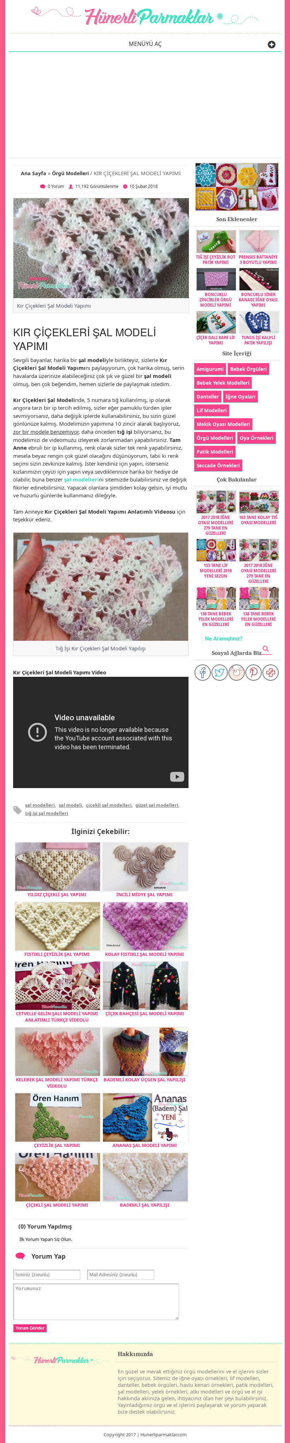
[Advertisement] (145, 104)
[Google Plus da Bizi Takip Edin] (270, 672)
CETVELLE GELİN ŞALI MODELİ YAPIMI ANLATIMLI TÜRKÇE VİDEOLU (57, 1016)
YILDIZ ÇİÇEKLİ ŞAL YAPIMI (56, 894)
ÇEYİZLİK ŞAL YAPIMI (57, 1145)
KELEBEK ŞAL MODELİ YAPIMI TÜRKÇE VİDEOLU (57, 1082)
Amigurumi (210, 369)
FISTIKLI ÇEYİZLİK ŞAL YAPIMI (56, 954)
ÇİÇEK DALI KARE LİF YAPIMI (215, 340)
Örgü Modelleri (70, 173)
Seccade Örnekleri (218, 465)
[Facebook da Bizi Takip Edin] (203, 672)
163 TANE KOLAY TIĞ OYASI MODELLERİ (258, 520)
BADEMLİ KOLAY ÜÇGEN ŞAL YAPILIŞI (144, 1079)
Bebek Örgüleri (248, 369)
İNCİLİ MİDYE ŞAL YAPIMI (144, 894)
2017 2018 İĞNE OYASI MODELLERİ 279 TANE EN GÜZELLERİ (215, 525)
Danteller (208, 396)
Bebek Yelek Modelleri (223, 382)
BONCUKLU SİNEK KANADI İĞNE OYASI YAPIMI (258, 300)
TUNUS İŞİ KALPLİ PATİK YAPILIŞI (258, 340)
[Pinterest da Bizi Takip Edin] (253, 672)
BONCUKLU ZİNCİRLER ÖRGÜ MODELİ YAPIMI (215, 300)
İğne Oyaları (240, 396)
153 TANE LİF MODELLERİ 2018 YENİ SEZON (216, 571)
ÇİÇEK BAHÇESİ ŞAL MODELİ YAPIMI (144, 1013)
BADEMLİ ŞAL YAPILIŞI (144, 1205)
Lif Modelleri (212, 410)
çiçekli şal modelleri (109, 805)
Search (266, 649)
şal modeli (70, 805)
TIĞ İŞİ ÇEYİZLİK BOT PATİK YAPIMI (215, 259)
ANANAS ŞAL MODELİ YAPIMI (144, 1145)
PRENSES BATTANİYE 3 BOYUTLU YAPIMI (258, 259)
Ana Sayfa (33, 173)
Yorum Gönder (30, 1328)
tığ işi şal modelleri (46, 813)
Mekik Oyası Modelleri (223, 424)
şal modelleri (81, 479)
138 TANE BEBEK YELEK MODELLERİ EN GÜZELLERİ (215, 619)
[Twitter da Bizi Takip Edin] (219, 672)
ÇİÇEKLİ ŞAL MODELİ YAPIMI (57, 1205)
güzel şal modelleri (156, 805)
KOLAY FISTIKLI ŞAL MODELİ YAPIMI (144, 954)
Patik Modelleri (215, 451)
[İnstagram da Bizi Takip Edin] (236, 672)
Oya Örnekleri (256, 437)
